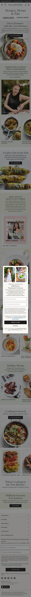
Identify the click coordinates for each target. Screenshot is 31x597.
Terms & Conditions (18, 317)
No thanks (15, 325)
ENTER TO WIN (15, 322)
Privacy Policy (15, 319)
